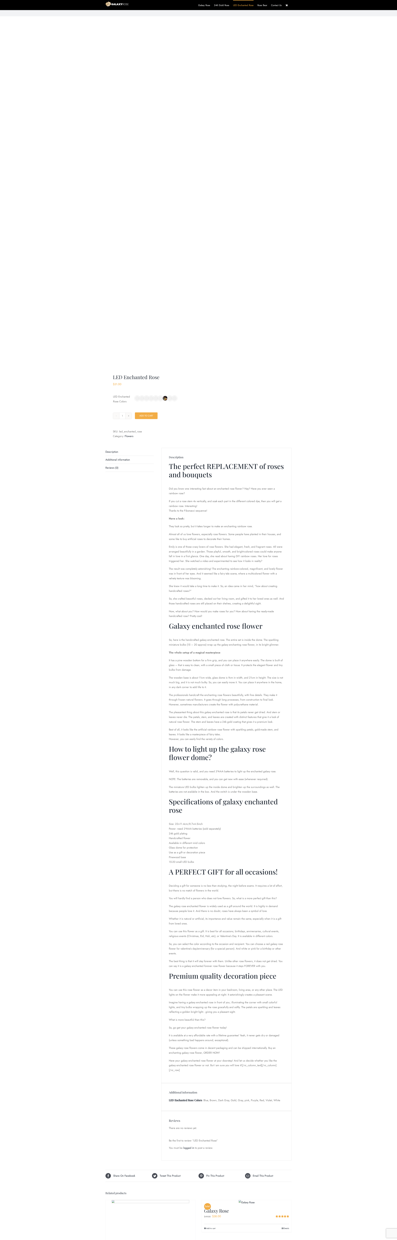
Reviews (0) (111, 468)
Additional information (117, 460)
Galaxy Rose (216, 1211)
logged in (188, 1148)
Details (286, 1228)
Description (111, 452)
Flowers (129, 436)
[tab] (129, 452)
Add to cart (146, 415)
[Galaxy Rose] (246, 1202)
